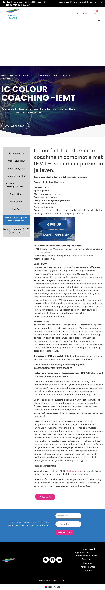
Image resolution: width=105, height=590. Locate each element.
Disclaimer (88, 563)
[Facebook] (46, 560)
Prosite (51, 581)
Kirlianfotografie (16, 168)
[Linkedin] (52, 560)
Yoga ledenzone (78, 2)
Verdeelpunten (88, 567)
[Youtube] (59, 560)
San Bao (6, 2)
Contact (88, 570)
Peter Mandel (16, 201)
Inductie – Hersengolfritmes (14, 185)
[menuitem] (52, 587)
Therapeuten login (94, 2)
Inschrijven (65, 532)
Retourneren (88, 559)
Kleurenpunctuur (16, 161)
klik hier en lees (74, 471)
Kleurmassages (16, 153)
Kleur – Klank (16, 194)
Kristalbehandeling (16, 176)
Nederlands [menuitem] (54, 587)
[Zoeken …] (77, 13)
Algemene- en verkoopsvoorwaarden (86, 554)
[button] (98, 19)
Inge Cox (16, 209)
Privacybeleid (88, 549)
